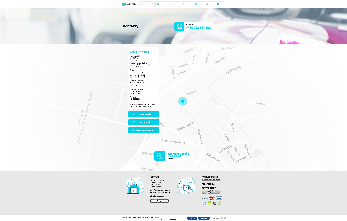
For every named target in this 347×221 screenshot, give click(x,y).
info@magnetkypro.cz (137, 80)
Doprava (205, 191)
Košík (220, 4)
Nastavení (216, 218)
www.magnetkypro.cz (137, 82)
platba (211, 191)
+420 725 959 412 (139, 77)
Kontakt (200, 4)
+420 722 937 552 (139, 75)
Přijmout (192, 218)
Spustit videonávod (147, 4)
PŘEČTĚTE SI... (208, 184)
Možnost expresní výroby (211, 180)
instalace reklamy (214, 193)
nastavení (173, 219)
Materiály (161, 4)
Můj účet (210, 4)
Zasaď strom (188, 4)
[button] (143, 114)
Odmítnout (204, 218)
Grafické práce (174, 4)
